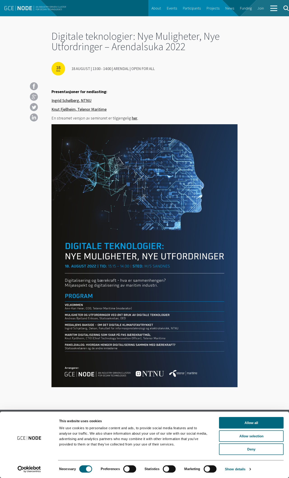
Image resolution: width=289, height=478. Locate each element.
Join (260, 8)
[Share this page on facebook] (34, 86)
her (134, 118)
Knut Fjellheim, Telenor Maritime (79, 109)
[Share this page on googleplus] (34, 97)
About (156, 8)
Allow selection (251, 436)
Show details (235, 469)
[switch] (129, 469)
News (229, 8)
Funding (246, 8)
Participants (192, 8)
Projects (212, 8)
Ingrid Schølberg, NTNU (71, 100)
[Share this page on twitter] (34, 107)
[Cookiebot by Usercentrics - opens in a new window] (29, 469)
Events (172, 8)
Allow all (251, 423)
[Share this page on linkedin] (34, 117)
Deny (251, 449)
